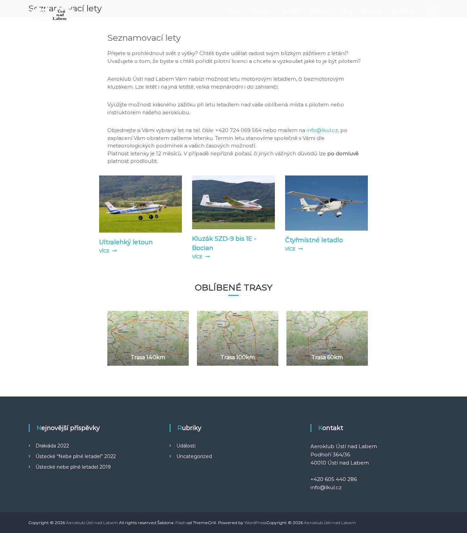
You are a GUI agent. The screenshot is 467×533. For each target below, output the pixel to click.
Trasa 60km (327, 357)
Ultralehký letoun (126, 242)
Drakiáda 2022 (52, 446)
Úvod (234, 12)
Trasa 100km (238, 357)
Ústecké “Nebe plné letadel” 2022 (76, 456)
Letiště (291, 12)
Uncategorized (194, 456)
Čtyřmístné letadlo (314, 240)
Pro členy (403, 12)
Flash (180, 522)
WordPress (255, 522)
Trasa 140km (148, 357)
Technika (320, 12)
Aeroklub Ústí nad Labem (92, 522)
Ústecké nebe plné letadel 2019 (73, 467)
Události (186, 446)
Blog (346, 12)
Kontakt (372, 12)
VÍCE (104, 251)
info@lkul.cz (322, 130)
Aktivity (260, 12)
